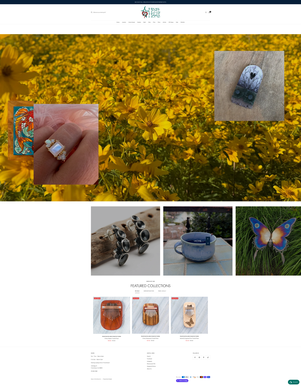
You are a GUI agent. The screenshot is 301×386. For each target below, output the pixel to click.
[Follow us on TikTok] (208, 357)
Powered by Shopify (107, 379)
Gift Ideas (171, 22)
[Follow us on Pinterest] (203, 357)
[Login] (206, 12)
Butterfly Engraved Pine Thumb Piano (189, 338)
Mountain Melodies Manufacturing (111, 336)
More (159, 22)
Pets (154, 22)
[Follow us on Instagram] (199, 357)
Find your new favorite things (191, 123)
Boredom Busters (149, 291)
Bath (144, 22)
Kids (149, 22)
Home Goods (131, 22)
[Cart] (209, 12)
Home (117, 22)
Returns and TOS (151, 363)
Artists (164, 22)
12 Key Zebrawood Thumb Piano (150, 338)
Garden (139, 22)
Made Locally (162, 291)
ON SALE (137, 291)
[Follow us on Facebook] (195, 357)
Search (149, 356)
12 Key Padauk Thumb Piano (112, 338)
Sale (177, 22)
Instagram (149, 361)
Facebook (149, 358)
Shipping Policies (151, 366)
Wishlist (183, 22)
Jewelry (124, 22)
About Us (149, 368)
